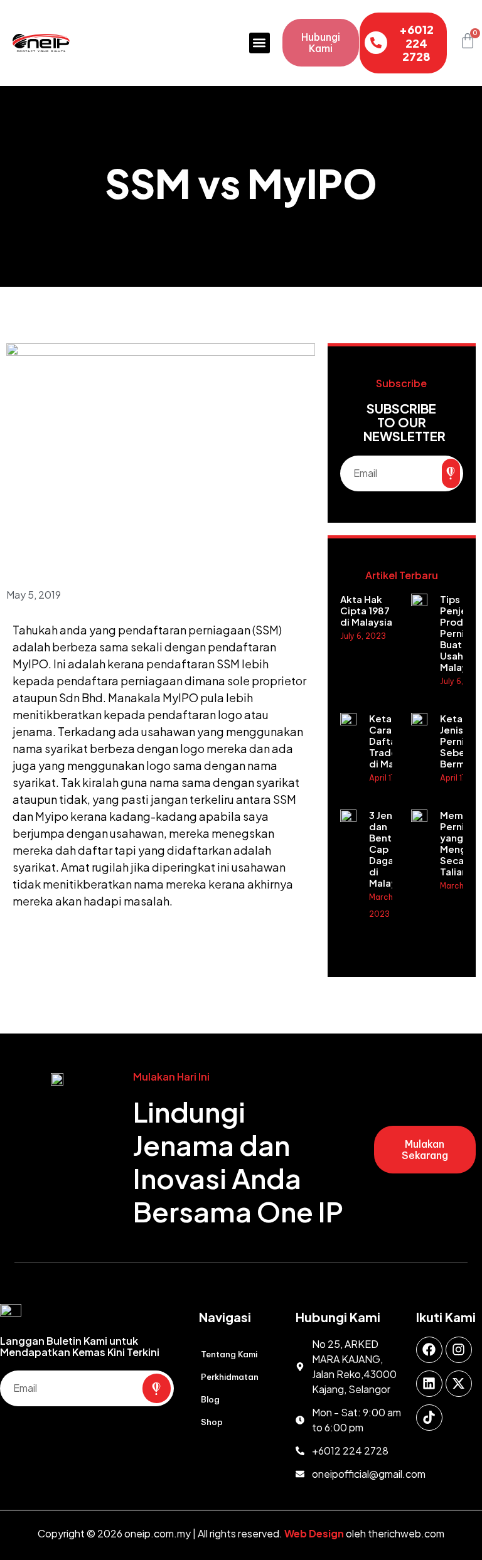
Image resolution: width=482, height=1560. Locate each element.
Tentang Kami (229, 1354)
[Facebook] (429, 1350)
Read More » (364, 661)
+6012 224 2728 (416, 42)
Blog (210, 1399)
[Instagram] (459, 1350)
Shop (212, 1422)
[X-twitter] (459, 1383)
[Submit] (451, 473)
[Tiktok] (429, 1417)
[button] (259, 43)
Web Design (314, 1533)
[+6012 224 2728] (376, 42)
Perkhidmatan (230, 1377)
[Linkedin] (429, 1383)
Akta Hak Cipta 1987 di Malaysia (366, 610)
